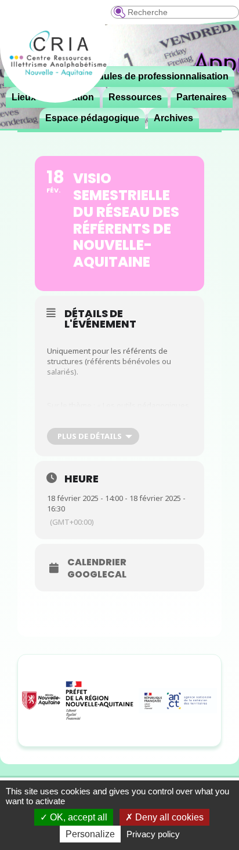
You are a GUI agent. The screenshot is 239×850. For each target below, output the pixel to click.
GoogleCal (96, 574)
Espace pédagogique (92, 118)
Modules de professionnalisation (157, 76)
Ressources (135, 97)
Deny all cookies (168, 817)
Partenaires (201, 97)
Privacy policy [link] (153, 834)
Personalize (90, 834)
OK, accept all (77, 817)
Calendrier (96, 562)
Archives (173, 118)
